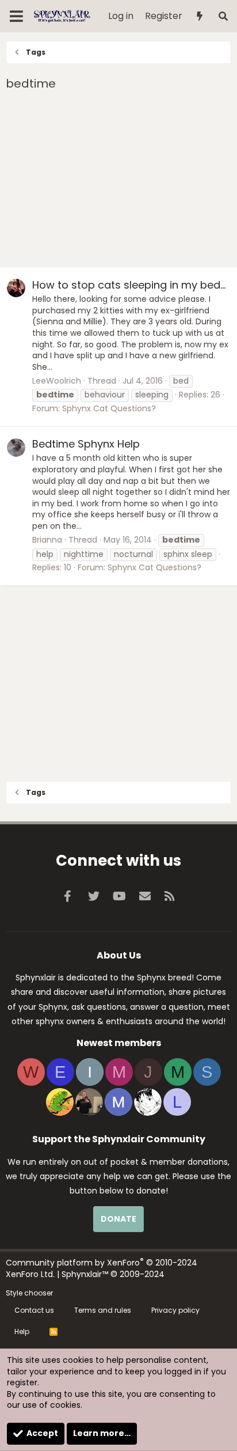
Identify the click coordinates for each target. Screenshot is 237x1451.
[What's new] (200, 16)
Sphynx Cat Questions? (109, 408)
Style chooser (29, 1293)
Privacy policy (175, 1310)
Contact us (34, 1310)
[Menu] (16, 16)
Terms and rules (102, 1310)
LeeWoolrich (56, 381)
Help (21, 1331)
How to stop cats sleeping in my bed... (128, 285)
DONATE (118, 1219)
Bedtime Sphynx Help (86, 444)
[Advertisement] (118, 181)
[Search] (223, 16)
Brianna (47, 539)
